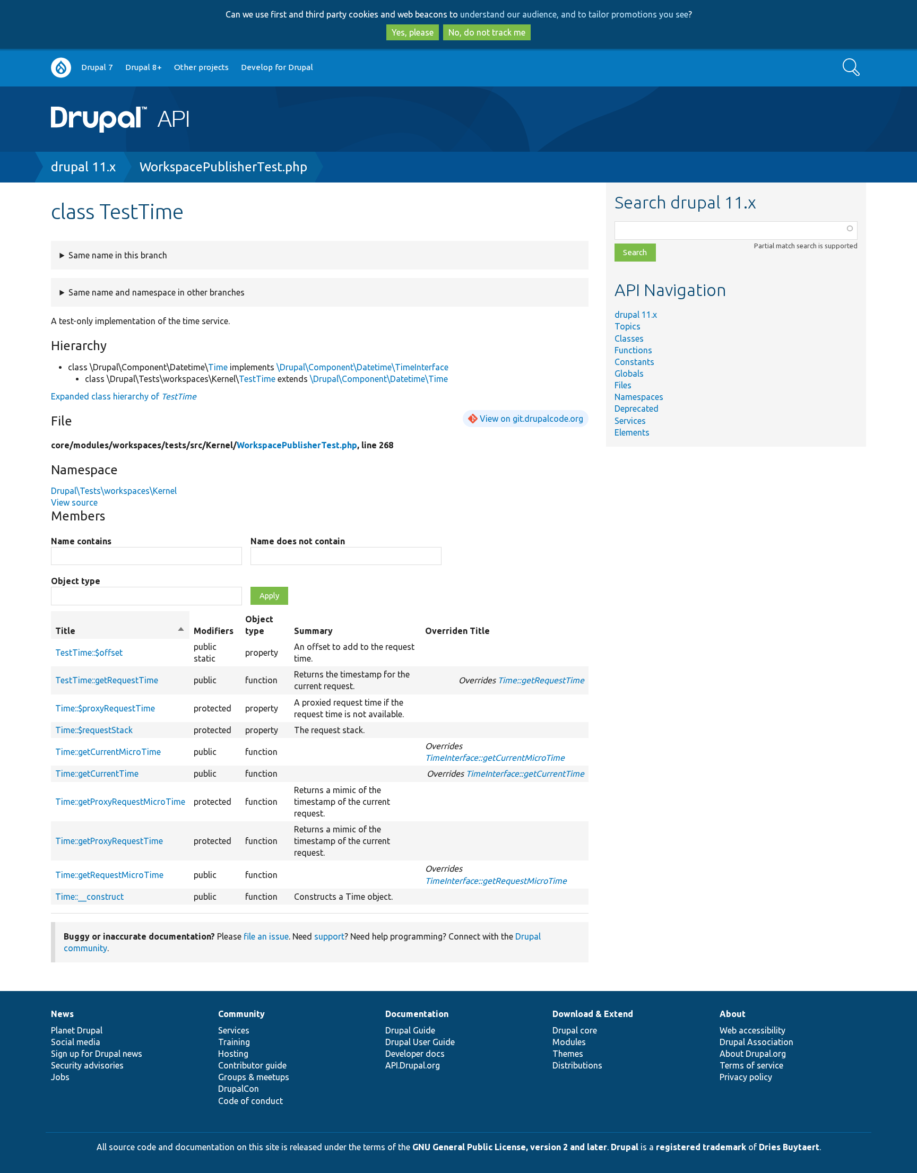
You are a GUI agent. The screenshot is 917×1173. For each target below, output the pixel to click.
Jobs (60, 1077)
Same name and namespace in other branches (156, 292)
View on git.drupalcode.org (531, 418)
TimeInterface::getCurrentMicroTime (495, 757)
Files (623, 385)
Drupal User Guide (420, 1042)
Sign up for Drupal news (96, 1053)
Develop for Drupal (277, 67)
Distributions (577, 1065)
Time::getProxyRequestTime (109, 841)
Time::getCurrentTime (97, 773)
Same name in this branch (117, 255)
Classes (629, 338)
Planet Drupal (76, 1030)
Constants (634, 362)
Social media (75, 1042)
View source (74, 502)
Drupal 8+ (143, 67)
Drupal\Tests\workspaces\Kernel (114, 491)
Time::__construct (89, 896)
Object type (75, 581)
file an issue (266, 936)
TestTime (257, 379)
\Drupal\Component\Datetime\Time (379, 379)
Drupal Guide (410, 1030)
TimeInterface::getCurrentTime (525, 773)
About (733, 1014)
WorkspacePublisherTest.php (223, 167)
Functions (633, 350)
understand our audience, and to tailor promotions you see (574, 14)
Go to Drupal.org (61, 67)
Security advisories (87, 1065)
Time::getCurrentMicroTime (108, 752)
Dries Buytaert (789, 1147)
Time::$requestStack (94, 730)
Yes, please (413, 32)
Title (120, 631)
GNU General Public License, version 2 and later (509, 1147)
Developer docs (415, 1053)
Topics (628, 326)
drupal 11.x (83, 167)
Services (630, 420)
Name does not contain (297, 541)
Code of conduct (250, 1101)
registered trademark (701, 1147)
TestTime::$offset (89, 652)
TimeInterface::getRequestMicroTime (496, 880)
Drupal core (574, 1030)
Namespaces (639, 397)
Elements (632, 432)
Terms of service (751, 1065)
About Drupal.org (753, 1053)
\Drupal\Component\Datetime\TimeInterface (362, 367)
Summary (313, 631)
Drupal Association (756, 1042)
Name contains (81, 541)
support (329, 936)
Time (218, 367)
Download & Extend (592, 1014)
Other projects (201, 67)
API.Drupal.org (412, 1065)
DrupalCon (238, 1088)
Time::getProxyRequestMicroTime (120, 801)
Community (241, 1014)
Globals (629, 373)
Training (234, 1042)
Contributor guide (252, 1065)
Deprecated (637, 408)
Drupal (624, 1147)
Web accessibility (752, 1030)
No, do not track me (486, 32)
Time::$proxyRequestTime (105, 708)
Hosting (233, 1053)
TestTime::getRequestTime (106, 680)
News (62, 1014)
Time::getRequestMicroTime (109, 875)
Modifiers (213, 631)
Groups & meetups (253, 1077)
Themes (567, 1053)
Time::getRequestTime (541, 680)
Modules (569, 1042)
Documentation (416, 1014)
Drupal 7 (97, 67)
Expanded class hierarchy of (123, 396)
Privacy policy (746, 1077)
